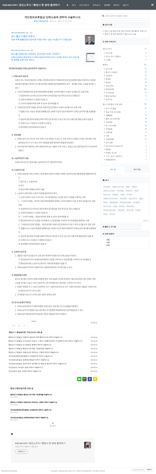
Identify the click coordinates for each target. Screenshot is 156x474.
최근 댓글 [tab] (137, 169)
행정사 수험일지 (126, 72)
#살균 (141, 198)
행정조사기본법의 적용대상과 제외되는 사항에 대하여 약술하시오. (34, 352)
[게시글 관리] (24, 325)
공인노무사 (125, 49)
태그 (74, 5)
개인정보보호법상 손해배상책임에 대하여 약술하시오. (29, 360)
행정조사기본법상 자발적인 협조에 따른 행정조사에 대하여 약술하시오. (36, 337)
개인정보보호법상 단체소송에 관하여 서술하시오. (52, 17)
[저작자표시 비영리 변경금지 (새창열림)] (94, 323)
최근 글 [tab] (113, 169)
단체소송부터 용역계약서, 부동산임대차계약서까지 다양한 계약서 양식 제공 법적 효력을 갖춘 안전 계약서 (45, 58)
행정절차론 (21, 332)
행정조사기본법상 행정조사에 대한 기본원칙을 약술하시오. (31, 348)
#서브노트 (107, 194)
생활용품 (126, 115)
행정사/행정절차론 (41, 21)
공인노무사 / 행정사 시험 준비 (26, 446)
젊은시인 (52, 21)
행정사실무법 (126, 96)
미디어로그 (84, 5)
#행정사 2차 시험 (118, 187)
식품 (126, 136)
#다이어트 (130, 210)
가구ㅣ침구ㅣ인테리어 (126, 156)
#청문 (105, 202)
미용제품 (126, 122)
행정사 (12, 332)
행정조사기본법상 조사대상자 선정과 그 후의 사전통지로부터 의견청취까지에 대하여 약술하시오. (46, 341)
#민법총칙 (107, 187)
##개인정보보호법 (110, 210)
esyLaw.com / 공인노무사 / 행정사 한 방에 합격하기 (31, 5)
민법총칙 (126, 75)
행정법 (126, 79)
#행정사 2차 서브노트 (111, 198)
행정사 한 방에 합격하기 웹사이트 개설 (120, 34)
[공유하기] (19, 325)
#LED (136, 191)
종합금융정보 (126, 159)
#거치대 (129, 194)
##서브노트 (107, 206)
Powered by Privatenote (9, 471)
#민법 (115, 206)
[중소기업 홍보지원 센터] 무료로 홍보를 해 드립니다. (126, 31)
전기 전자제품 (126, 125)
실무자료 (126, 99)
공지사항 (126, 53)
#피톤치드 (129, 191)
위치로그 (97, 5)
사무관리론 (126, 93)
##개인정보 (130, 206)
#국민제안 (121, 210)
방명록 (107, 5)
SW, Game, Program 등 (126, 146)
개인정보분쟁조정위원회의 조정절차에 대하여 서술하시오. (31, 356)
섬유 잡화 (126, 142)
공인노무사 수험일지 (126, 56)
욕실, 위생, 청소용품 (126, 112)
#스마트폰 (123, 198)
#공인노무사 (133, 198)
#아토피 (122, 206)
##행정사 (115, 194)
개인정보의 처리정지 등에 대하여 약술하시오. (26, 367)
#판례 (128, 187)
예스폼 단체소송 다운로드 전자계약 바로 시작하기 (35, 54)
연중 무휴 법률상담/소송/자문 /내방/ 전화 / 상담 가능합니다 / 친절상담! (41, 39)
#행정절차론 (114, 202)
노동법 (126, 60)
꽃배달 (126, 149)
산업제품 (126, 132)
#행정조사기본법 (109, 191)
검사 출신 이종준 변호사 (23, 36)
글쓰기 (126, 5)
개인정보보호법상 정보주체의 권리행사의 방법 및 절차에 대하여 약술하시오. (38, 364)
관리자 (116, 5)
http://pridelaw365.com (20, 33)
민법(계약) (126, 86)
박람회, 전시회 (126, 153)
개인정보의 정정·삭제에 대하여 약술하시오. (25, 371)
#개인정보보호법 (125, 202)
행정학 (126, 82)
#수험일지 (136, 202)
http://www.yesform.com (20, 50)
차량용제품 (126, 139)
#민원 (105, 214)
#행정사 (134, 187)
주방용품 (126, 129)
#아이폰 (112, 214)
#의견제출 (120, 191)
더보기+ (145, 221)
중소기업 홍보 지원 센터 (125, 104)
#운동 (123, 194)
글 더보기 (53, 426)
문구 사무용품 (126, 108)
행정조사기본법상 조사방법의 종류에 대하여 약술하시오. (30, 345)
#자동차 (138, 210)
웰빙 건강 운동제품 (126, 119)
